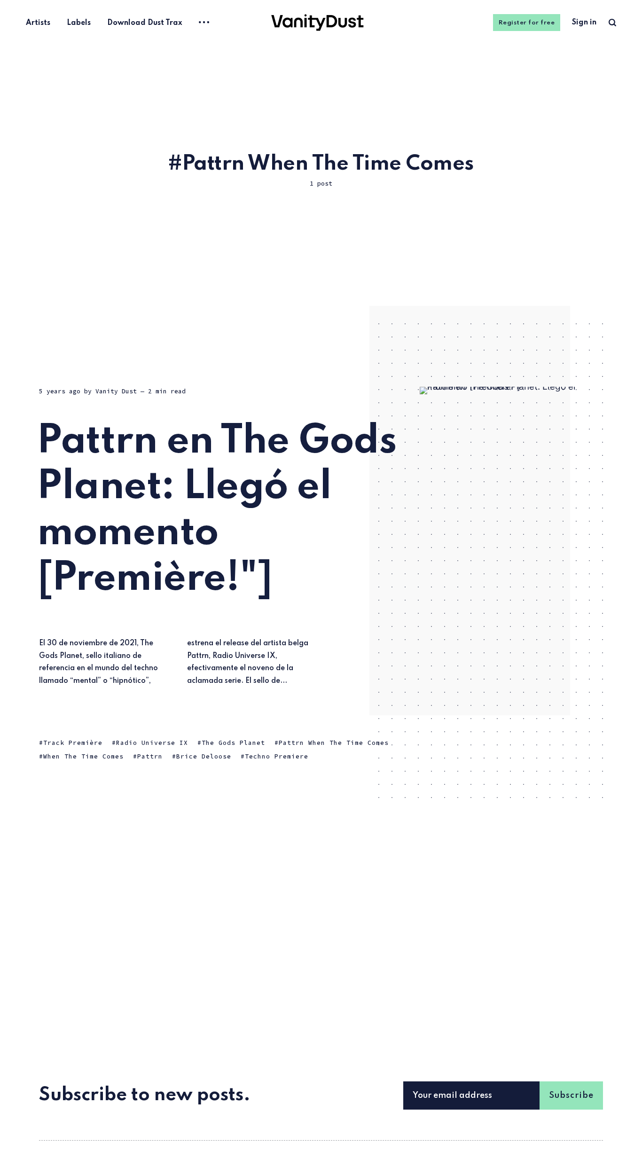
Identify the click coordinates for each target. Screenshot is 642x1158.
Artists (38, 23)
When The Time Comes (83, 757)
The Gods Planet (233, 743)
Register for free (527, 23)
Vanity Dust (116, 391)
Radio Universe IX (152, 743)
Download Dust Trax (144, 23)
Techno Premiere (276, 757)
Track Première (72, 743)
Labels (79, 23)
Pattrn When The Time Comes (334, 743)
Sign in (584, 22)
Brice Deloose (203, 757)
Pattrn (150, 757)
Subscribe (571, 1095)
